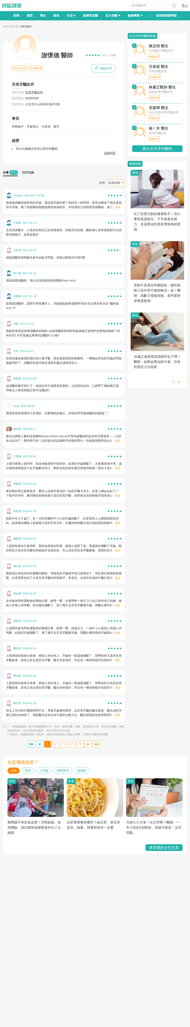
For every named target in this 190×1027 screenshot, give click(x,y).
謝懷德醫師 (26, 26)
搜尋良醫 (13, 26)
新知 (56, 15)
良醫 (5, 26)
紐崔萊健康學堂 (166, 15)
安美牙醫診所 (34, 92)
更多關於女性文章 (164, 848)
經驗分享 (105, 68)
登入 (185, 5)
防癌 (16, 15)
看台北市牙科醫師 (157, 149)
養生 (43, 15)
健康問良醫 (90, 15)
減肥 (30, 15)
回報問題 (110, 153)
